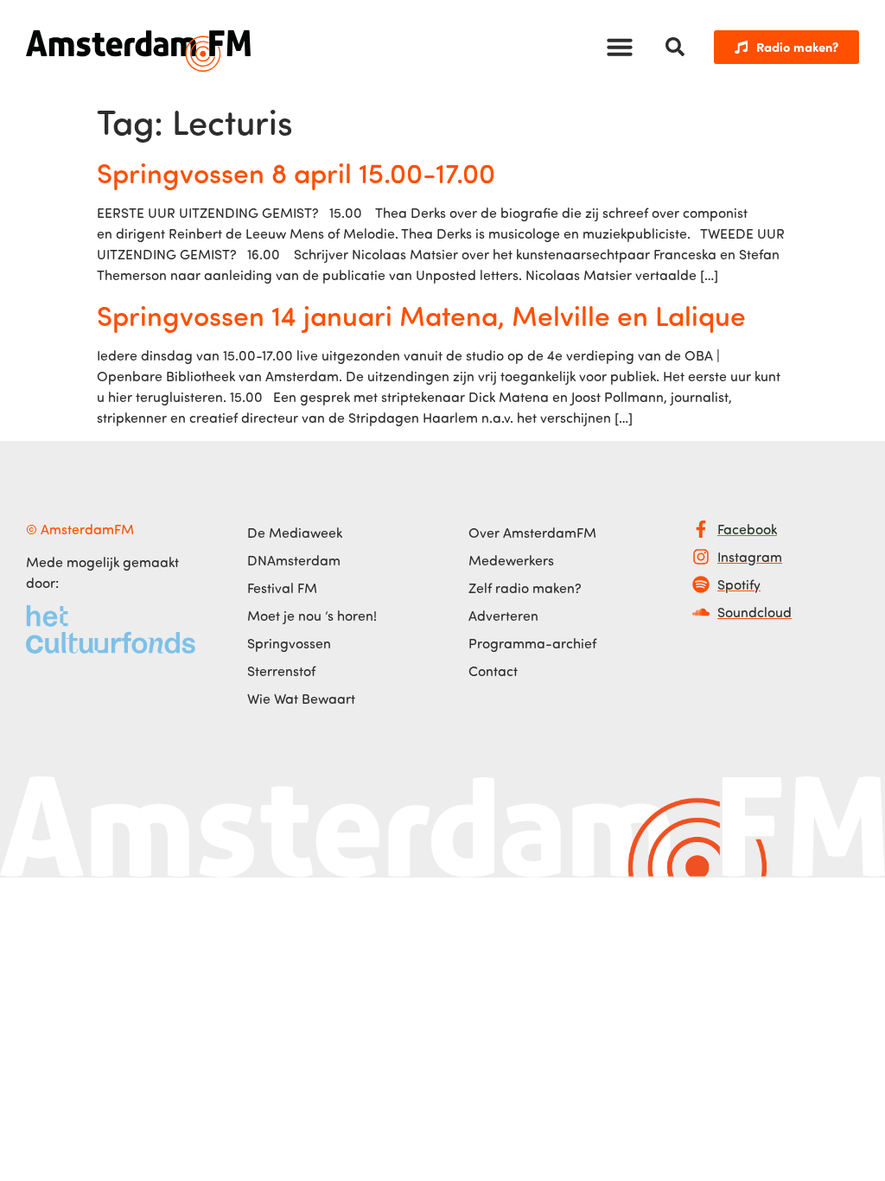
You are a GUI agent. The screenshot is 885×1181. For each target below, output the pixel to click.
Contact (493, 671)
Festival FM (282, 588)
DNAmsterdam (294, 560)
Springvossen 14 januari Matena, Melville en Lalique (421, 315)
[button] (619, 46)
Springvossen (289, 643)
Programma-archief (532, 643)
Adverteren (503, 615)
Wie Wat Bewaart (301, 698)
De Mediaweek (294, 532)
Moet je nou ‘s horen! (312, 615)
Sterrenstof (281, 671)
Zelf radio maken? (525, 588)
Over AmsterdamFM (532, 532)
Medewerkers (511, 560)
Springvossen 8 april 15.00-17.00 (296, 172)
